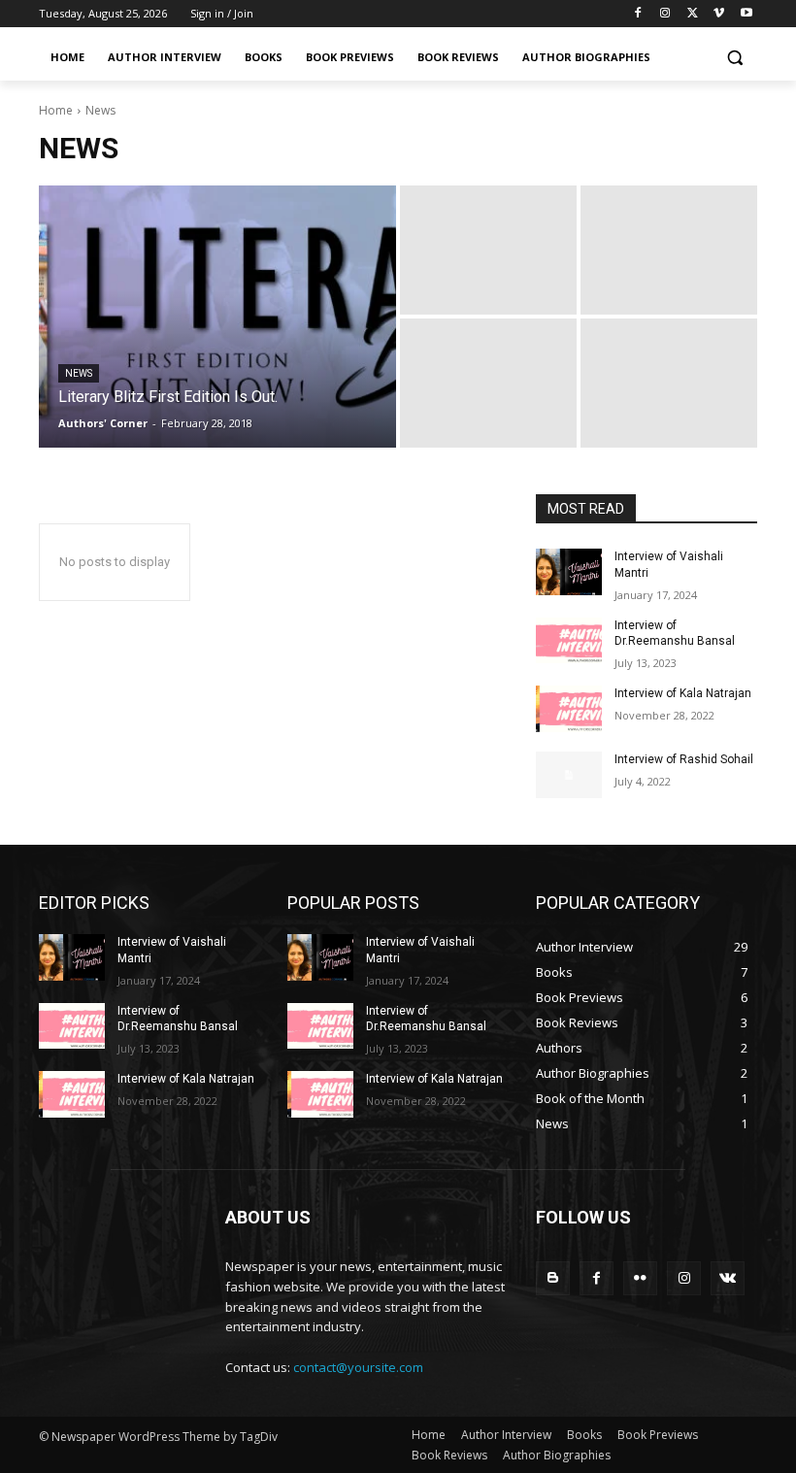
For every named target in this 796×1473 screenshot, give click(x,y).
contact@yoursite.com (358, 1367)
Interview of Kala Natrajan (682, 693)
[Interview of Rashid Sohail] (569, 775)
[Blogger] (553, 1278)
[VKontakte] (728, 1278)
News (78, 373)
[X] (692, 14)
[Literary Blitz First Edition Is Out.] (217, 316)
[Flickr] (640, 1278)
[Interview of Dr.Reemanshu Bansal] (569, 641)
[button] (734, 58)
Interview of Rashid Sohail (683, 759)
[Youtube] (746, 14)
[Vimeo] (719, 14)
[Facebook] (638, 14)
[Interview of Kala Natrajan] (569, 709)
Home (56, 110)
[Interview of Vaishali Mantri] (569, 572)
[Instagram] (665, 14)
